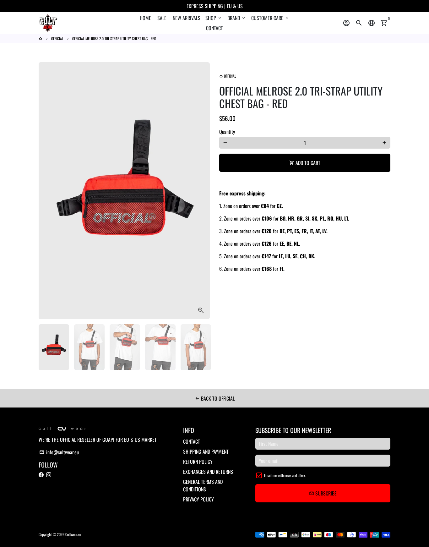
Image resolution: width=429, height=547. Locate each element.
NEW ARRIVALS (186, 18)
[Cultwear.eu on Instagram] (48, 475)
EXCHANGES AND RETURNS (208, 471)
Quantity (227, 131)
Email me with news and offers (284, 475)
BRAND (236, 18)
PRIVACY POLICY (198, 499)
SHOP (213, 18)
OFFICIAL (57, 38)
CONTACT (214, 28)
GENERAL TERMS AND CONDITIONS (203, 485)
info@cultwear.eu (59, 452)
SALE (161, 18)
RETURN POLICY (198, 461)
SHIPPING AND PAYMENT (206, 451)
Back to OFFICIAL (215, 398)
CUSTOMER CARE (270, 18)
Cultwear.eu (73, 534)
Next (201, 191)
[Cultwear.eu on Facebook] (41, 475)
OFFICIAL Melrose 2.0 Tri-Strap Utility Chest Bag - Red (114, 38)
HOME (145, 18)
